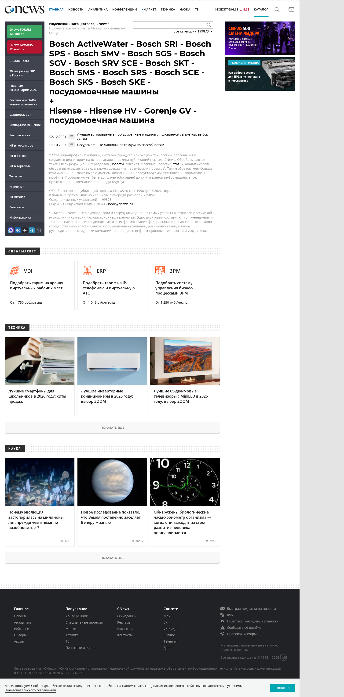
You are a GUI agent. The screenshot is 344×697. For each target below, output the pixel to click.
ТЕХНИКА (168, 9)
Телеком (15, 176)
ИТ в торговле (20, 166)
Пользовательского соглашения (30, 690)
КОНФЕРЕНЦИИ (124, 9)
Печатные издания (81, 647)
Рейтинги (16, 207)
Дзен (168, 647)
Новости (20, 616)
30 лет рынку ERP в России (22, 73)
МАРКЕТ (149, 9)
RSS (230, 615)
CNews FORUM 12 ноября (20, 31)
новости (117, 164)
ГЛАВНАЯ (56, 9)
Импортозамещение (25, 125)
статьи (178, 164)
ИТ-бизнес (17, 197)
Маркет (72, 628)
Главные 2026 (23, 87)
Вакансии (125, 628)
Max (167, 616)
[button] (277, 10)
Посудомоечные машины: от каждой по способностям (120, 145)
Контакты (125, 635)
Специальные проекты (84, 622)
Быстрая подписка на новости (251, 608)
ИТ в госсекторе (21, 145)
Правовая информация (245, 634)
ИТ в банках (18, 156)
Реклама (124, 622)
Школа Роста (19, 61)
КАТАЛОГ (261, 9)
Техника (72, 635)
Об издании (126, 616)
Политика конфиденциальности (252, 621)
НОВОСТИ (76, 9)
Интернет (16, 186)
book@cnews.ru (120, 204)
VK (166, 622)
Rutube (169, 635)
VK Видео (171, 628)
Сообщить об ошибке (244, 627)
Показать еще (112, 427)
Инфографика (20, 217)
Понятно (282, 688)
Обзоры (20, 635)
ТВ (197, 9)
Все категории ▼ (193, 31)
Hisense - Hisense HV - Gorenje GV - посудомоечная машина (122, 115)
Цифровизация (21, 114)
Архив (19, 641)
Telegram (171, 641)
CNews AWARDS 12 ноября (21, 47)
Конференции (77, 616)
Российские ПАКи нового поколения (23, 102)
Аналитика (98, 9)
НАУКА (185, 9)
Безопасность (19, 135)
